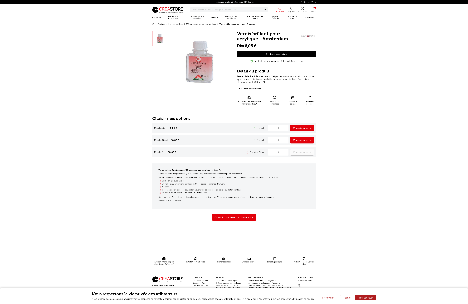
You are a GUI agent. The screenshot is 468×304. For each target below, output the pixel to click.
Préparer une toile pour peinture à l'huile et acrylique (269, 288)
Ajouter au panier (302, 128)
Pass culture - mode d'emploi (228, 288)
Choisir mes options (276, 54)
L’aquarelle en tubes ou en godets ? (262, 280)
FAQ (194, 288)
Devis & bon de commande (227, 285)
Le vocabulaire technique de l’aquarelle (264, 283)
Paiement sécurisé (200, 285)
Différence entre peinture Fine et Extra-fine (265, 285)
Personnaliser (328, 297)
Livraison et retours (200, 280)
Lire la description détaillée (249, 88)
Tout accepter (366, 297)
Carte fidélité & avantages (226, 280)
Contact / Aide (308, 2)
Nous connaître (199, 283)
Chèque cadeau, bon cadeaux (228, 283)
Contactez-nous (305, 280)
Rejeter (347, 297)
